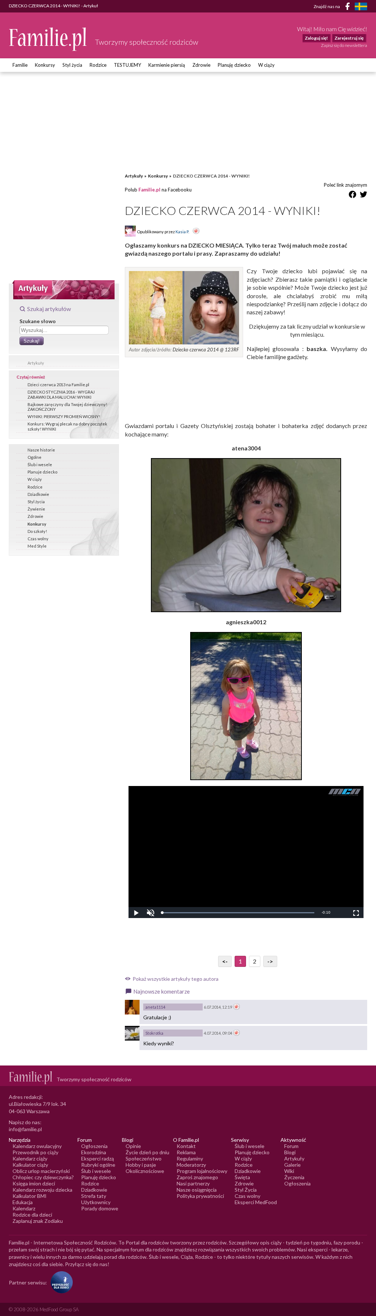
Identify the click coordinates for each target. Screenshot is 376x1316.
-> (270, 961)
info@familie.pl (25, 1129)
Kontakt (186, 1146)
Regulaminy (190, 1158)
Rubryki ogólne (98, 1165)
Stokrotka (154, 1033)
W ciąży (266, 65)
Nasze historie (41, 449)
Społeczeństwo (144, 1158)
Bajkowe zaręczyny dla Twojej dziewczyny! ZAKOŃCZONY (67, 407)
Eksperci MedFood (256, 1202)
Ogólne (34, 457)
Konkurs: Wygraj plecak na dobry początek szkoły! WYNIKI (67, 426)
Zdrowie (201, 65)
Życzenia (294, 1177)
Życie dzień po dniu (147, 1152)
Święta (242, 1177)
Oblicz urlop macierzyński (41, 1171)
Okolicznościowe (145, 1171)
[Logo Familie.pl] (48, 39)
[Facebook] (349, 7)
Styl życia (72, 65)
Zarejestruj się (349, 38)
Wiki (289, 1171)
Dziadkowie (38, 494)
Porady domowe (99, 1208)
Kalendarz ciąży (29, 1158)
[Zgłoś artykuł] (196, 231)
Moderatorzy (191, 1165)
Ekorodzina (93, 1152)
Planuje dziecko (42, 471)
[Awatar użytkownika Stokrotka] (132, 1033)
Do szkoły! (37, 531)
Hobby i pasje (141, 1165)
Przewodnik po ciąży (35, 1152)
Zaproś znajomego (197, 1177)
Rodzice (98, 65)
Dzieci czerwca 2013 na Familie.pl (58, 384)
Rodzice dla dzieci (32, 1214)
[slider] (238, 912)
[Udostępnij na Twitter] (363, 195)
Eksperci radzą (97, 1158)
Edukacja (22, 1202)
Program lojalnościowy (202, 1171)
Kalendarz (23, 1208)
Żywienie (36, 509)
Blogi (290, 1152)
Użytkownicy (96, 1202)
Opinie (133, 1146)
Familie (20, 65)
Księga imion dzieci (33, 1183)
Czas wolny (38, 538)
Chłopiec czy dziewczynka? (43, 1177)
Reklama (186, 1152)
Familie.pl (149, 190)
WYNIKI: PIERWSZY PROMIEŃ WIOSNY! (64, 416)
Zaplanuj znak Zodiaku (37, 1221)
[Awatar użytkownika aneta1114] (132, 1007)
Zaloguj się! (316, 38)
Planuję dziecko (234, 65)
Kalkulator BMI (29, 1196)
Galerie (292, 1165)
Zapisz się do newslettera (344, 45)
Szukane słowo (37, 321)
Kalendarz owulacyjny (37, 1146)
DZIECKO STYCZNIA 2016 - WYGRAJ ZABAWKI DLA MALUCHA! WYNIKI (61, 394)
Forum (291, 1146)
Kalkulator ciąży (30, 1165)
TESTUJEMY (127, 65)
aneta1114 (155, 1007)
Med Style (37, 546)
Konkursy (45, 65)
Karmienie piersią (166, 65)
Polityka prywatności (200, 1196)
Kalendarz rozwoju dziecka (42, 1190)
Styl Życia (246, 1190)
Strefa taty (93, 1196)
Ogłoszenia (94, 1146)
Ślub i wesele (40, 464)
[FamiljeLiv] (361, 6)
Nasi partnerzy (193, 1183)
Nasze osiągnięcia (197, 1190)
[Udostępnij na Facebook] (352, 195)
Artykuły (36, 363)
